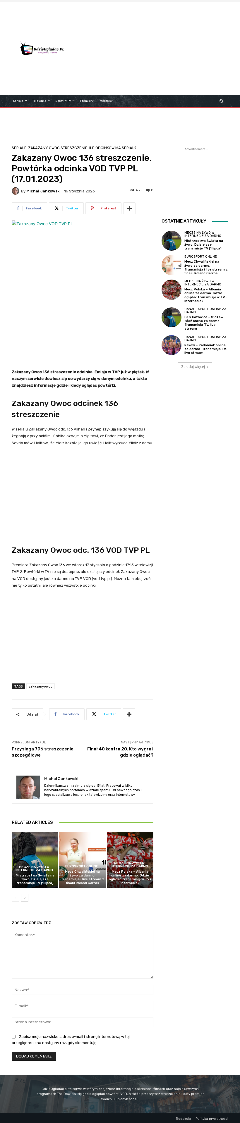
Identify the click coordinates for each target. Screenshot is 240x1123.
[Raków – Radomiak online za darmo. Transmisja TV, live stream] (171, 345)
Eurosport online (81, 866)
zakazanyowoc (40, 686)
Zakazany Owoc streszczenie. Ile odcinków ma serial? (82, 148)
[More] (129, 208)
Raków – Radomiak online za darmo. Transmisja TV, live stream (205, 349)
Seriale (19, 148)
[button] (221, 100)
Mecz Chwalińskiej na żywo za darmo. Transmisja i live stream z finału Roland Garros (82, 877)
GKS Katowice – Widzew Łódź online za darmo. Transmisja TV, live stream (203, 323)
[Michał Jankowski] (16, 191)
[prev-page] (15, 898)
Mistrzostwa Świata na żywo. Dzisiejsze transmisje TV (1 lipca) (35, 879)
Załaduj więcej (193, 366)
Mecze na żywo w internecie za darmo (34, 868)
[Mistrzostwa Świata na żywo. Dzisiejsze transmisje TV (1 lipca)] (35, 860)
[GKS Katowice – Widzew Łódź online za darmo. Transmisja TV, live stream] (171, 317)
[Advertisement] (159, 48)
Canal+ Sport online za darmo (205, 310)
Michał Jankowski (43, 191)
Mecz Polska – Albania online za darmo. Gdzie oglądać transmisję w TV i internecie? (130, 877)
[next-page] (24, 898)
